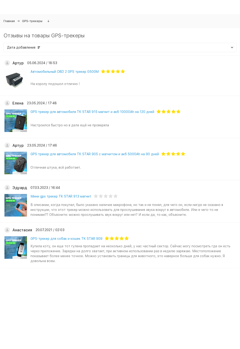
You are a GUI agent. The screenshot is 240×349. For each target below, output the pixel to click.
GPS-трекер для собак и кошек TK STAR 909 (66, 238)
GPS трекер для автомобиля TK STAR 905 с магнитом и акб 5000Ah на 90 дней (94, 154)
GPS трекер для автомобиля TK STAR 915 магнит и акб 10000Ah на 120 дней (92, 112)
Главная (9, 21)
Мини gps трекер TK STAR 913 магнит (60, 196)
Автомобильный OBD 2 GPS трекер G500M (64, 72)
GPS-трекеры (32, 21)
